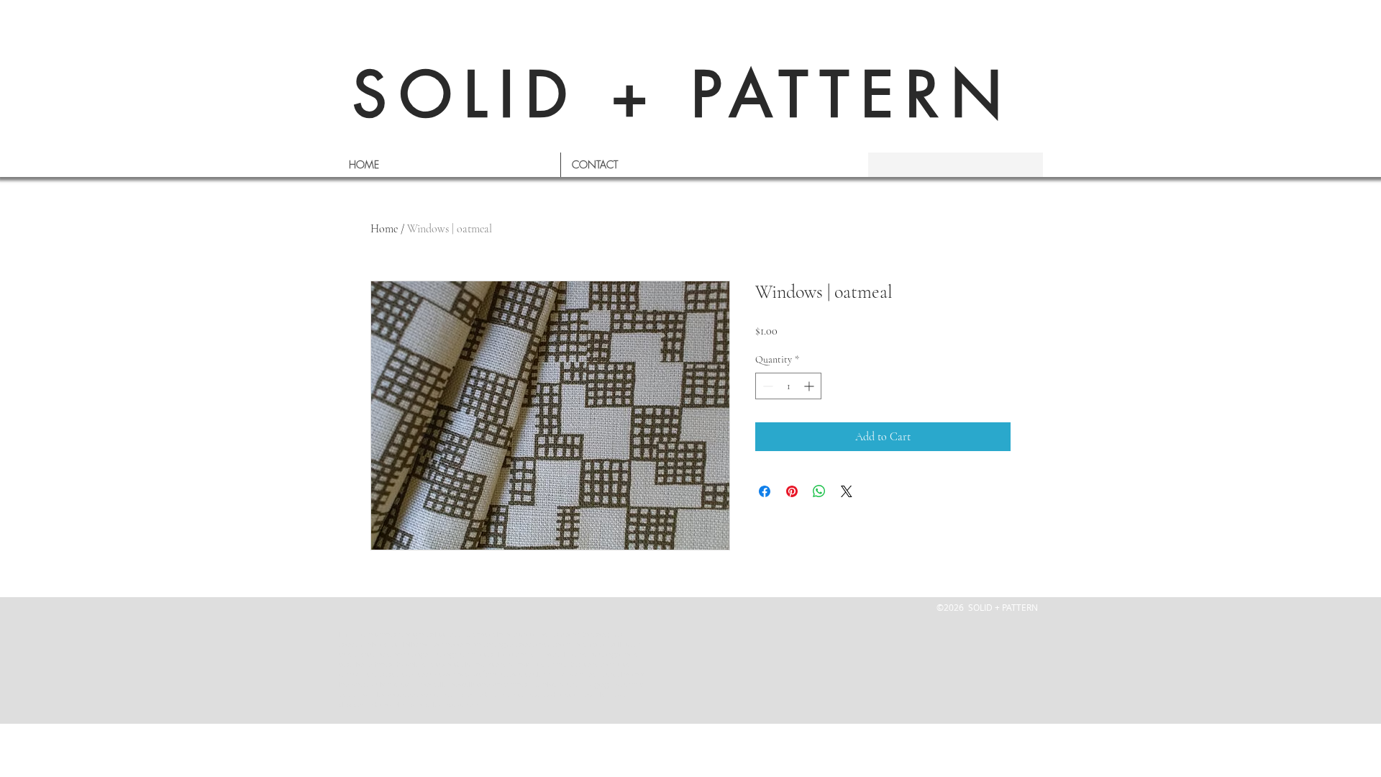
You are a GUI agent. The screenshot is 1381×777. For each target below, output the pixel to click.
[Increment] (810, 386)
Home (384, 229)
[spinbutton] (788, 386)
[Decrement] (766, 386)
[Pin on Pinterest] (792, 491)
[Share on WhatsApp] (819, 491)
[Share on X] (846, 491)
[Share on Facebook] (764, 491)
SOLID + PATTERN (683, 95)
